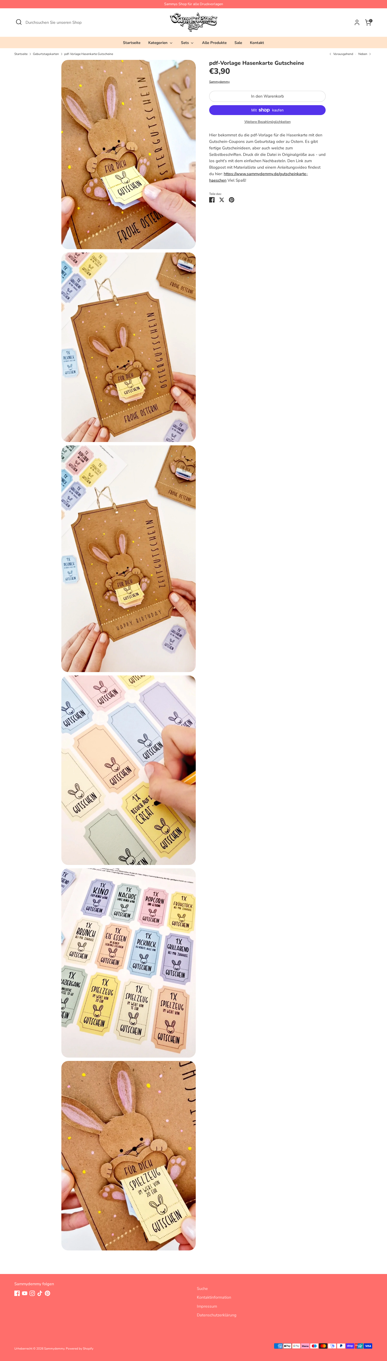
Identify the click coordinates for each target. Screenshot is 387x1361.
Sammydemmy (219, 82)
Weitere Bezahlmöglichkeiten (267, 121)
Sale (238, 42)
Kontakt (257, 42)
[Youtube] (24, 1293)
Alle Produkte (214, 42)
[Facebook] (17, 1293)
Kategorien (158, 42)
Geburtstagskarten (46, 54)
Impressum (207, 1306)
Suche (202, 1288)
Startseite (131, 42)
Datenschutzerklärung (216, 1315)
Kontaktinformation (214, 1297)
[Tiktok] (40, 1293)
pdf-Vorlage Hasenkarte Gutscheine (88, 54)
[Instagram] (32, 1293)
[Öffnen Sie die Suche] (18, 21)
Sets (185, 42)
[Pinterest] (47, 1293)
